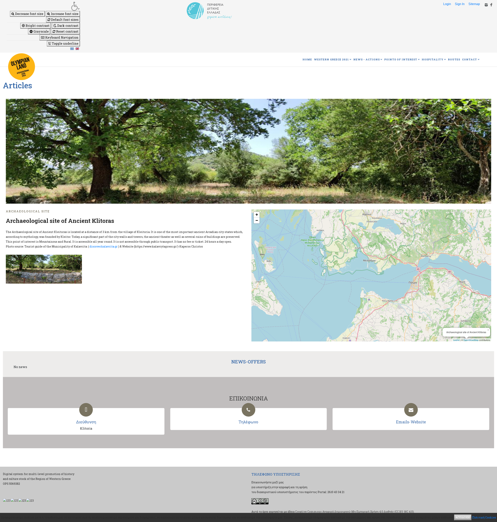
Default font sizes (64, 19)
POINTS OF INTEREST (400, 59)
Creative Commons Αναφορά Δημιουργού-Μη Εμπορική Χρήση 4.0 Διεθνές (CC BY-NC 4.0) (354, 511)
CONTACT (469, 59)
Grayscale (41, 31)
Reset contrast (66, 31)
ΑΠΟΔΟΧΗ (463, 517)
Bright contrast (37, 25)
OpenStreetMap (470, 339)
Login (447, 4)
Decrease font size (28, 14)
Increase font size (64, 14)
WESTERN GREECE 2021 (331, 59)
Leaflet (456, 339)
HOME (307, 59)
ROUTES (454, 59)
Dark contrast (67, 25)
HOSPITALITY (432, 59)
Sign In (460, 4)
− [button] (256, 220)
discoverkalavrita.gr (103, 246)
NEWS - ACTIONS (366, 59)
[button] (43, 6)
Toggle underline (64, 43)
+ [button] (256, 214)
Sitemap (474, 4)
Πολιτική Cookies (484, 517)
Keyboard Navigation (61, 37)
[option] (248, 151)
